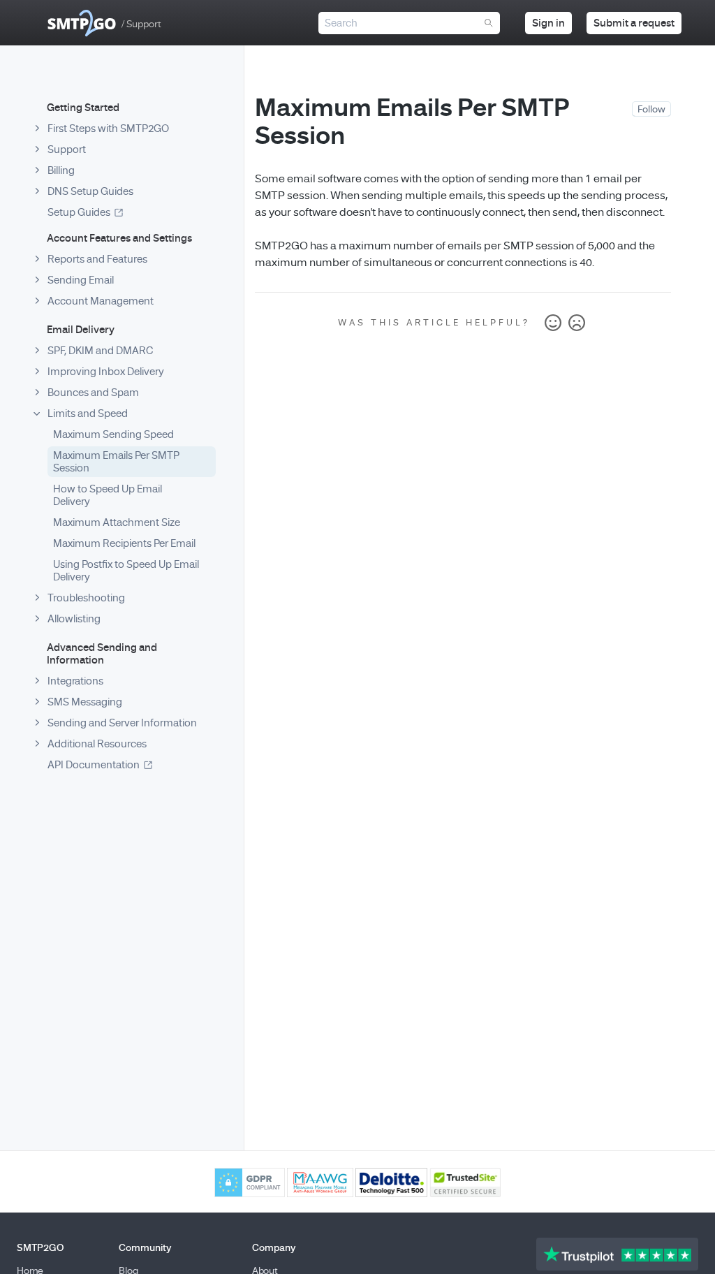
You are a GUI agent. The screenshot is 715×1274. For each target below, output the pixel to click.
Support (66, 149)
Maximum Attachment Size (116, 522)
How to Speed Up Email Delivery (107, 495)
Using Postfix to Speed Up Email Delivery (126, 570)
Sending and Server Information (122, 723)
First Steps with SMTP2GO (108, 128)
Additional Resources (97, 744)
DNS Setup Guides (90, 191)
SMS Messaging (84, 702)
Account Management (100, 301)
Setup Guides (78, 212)
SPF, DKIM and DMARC (100, 350)
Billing (61, 170)
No (576, 323)
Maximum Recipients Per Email (124, 543)
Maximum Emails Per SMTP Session (116, 461)
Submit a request (634, 23)
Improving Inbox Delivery (105, 371)
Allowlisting (74, 619)
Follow (651, 109)
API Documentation (93, 765)
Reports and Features (97, 259)
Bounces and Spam (93, 392)
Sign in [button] (548, 23)
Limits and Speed (87, 413)
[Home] (81, 23)
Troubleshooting (86, 598)
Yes (553, 323)
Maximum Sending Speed (113, 434)
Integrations (75, 681)
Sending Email (80, 280)
